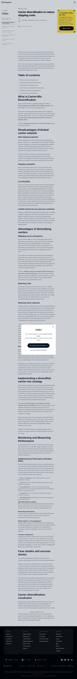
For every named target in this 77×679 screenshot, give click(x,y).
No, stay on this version (38, 350)
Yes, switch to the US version (37, 345)
